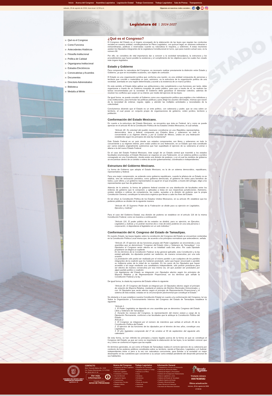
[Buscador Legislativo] (198, 373)
